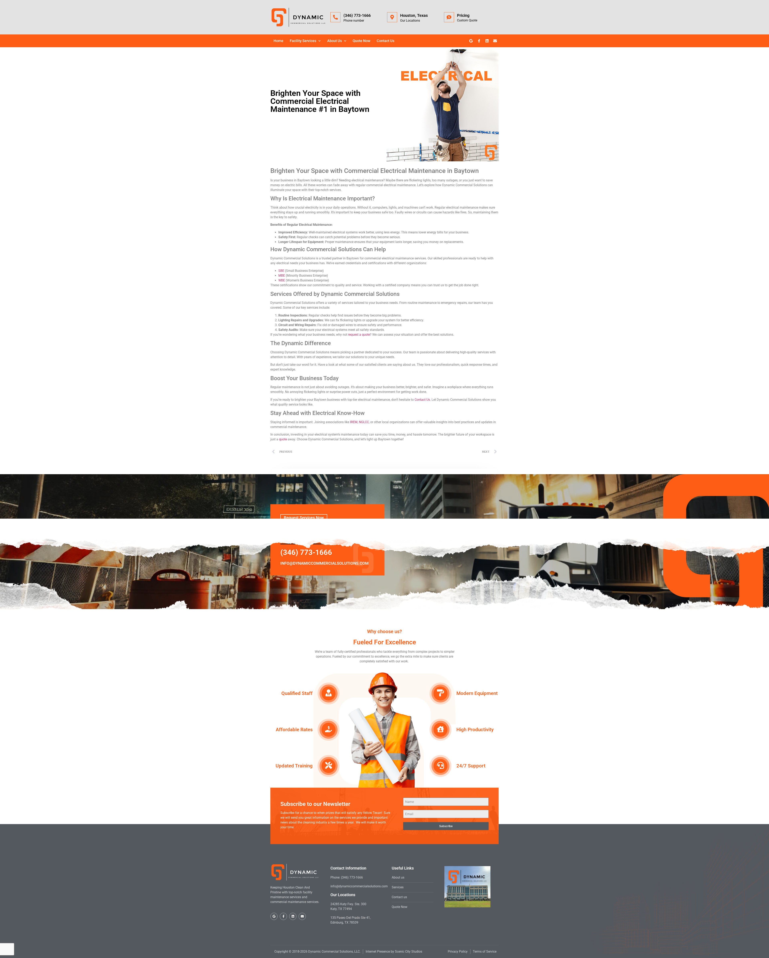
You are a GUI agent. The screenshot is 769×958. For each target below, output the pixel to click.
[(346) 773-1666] (335, 17)
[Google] (471, 40)
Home (278, 41)
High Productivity (475, 729)
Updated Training (294, 766)
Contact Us (385, 41)
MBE (281, 275)
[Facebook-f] (479, 40)
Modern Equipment (477, 693)
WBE (281, 280)
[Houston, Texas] (392, 17)
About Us (334, 41)
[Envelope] (495, 40)
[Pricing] (449, 17)
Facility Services (303, 41)
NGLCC (364, 422)
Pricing (463, 15)
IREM (353, 422)
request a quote (359, 334)
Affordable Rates (294, 729)
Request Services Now (304, 517)
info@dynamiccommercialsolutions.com (324, 563)
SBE (281, 271)
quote (283, 439)
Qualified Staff (297, 693)
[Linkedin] (487, 40)
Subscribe (446, 826)
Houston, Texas (414, 15)
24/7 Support (470, 766)
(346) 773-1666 (357, 15)
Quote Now (361, 41)
